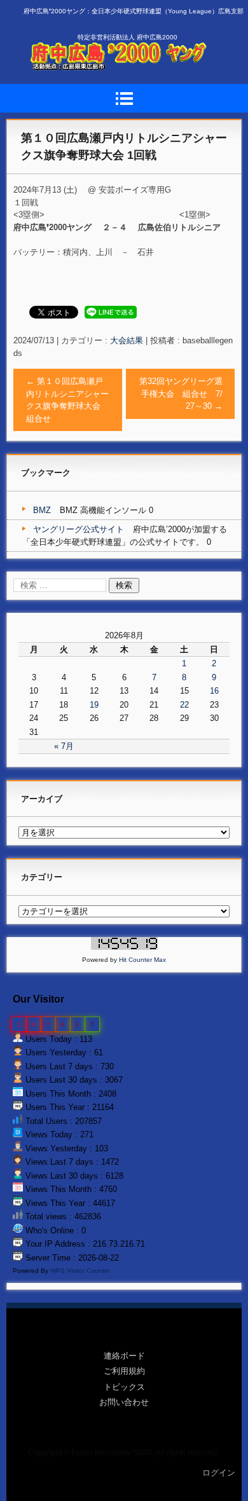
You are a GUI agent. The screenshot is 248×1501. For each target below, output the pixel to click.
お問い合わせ (124, 1402)
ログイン (218, 1472)
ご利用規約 (124, 1371)
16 (214, 691)
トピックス (124, 1387)
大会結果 (126, 340)
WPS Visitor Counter (80, 1270)
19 (94, 704)
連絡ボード (124, 1355)
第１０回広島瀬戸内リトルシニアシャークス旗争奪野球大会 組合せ (67, 399)
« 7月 (64, 746)
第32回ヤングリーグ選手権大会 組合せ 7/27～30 (181, 393)
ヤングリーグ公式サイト (78, 529)
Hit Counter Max (142, 959)
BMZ (42, 510)
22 (184, 704)
